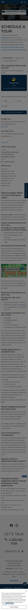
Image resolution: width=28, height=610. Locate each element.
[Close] (26, 591)
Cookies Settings (14, 607)
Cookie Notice (9, 604)
